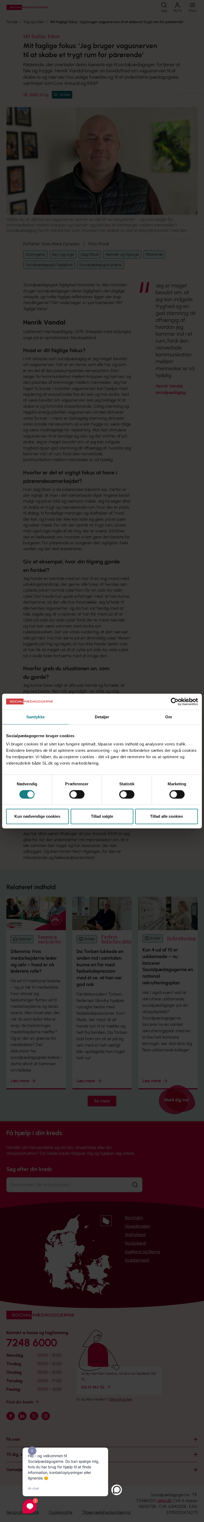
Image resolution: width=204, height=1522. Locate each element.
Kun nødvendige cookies (37, 816)
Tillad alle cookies (166, 816)
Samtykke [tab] (35, 717)
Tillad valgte (102, 816)
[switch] (76, 794)
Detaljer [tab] (102, 717)
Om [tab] (168, 717)
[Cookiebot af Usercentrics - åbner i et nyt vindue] (174, 702)
